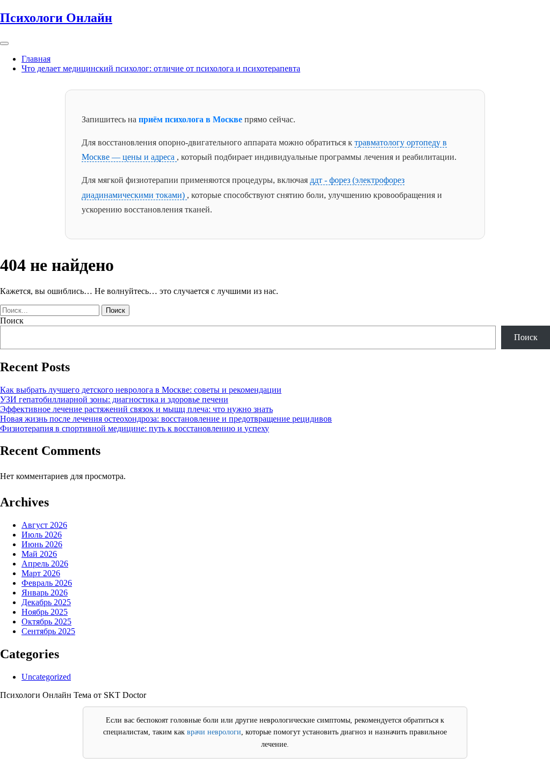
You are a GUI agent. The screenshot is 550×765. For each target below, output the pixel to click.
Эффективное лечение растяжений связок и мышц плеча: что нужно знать (136, 409)
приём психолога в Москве (191, 119)
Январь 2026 (44, 592)
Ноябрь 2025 (44, 611)
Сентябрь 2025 (48, 631)
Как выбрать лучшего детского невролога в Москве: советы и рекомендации (140, 389)
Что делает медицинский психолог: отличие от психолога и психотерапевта (160, 68)
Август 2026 (44, 524)
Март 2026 (40, 573)
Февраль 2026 (46, 582)
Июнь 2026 (41, 544)
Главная (35, 58)
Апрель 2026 (44, 563)
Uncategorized (46, 676)
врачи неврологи (214, 732)
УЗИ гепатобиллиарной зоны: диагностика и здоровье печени (114, 399)
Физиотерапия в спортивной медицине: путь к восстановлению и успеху (134, 428)
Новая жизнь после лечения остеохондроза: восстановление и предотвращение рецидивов (166, 418)
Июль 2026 (41, 534)
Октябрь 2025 (46, 621)
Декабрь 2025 (46, 602)
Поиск (12, 320)
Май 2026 (39, 553)
